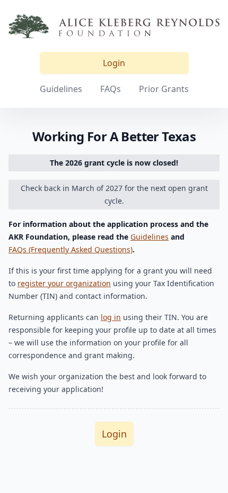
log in (111, 317)
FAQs (110, 89)
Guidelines (61, 89)
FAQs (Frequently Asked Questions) (70, 249)
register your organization (64, 283)
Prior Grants (164, 89)
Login (114, 63)
